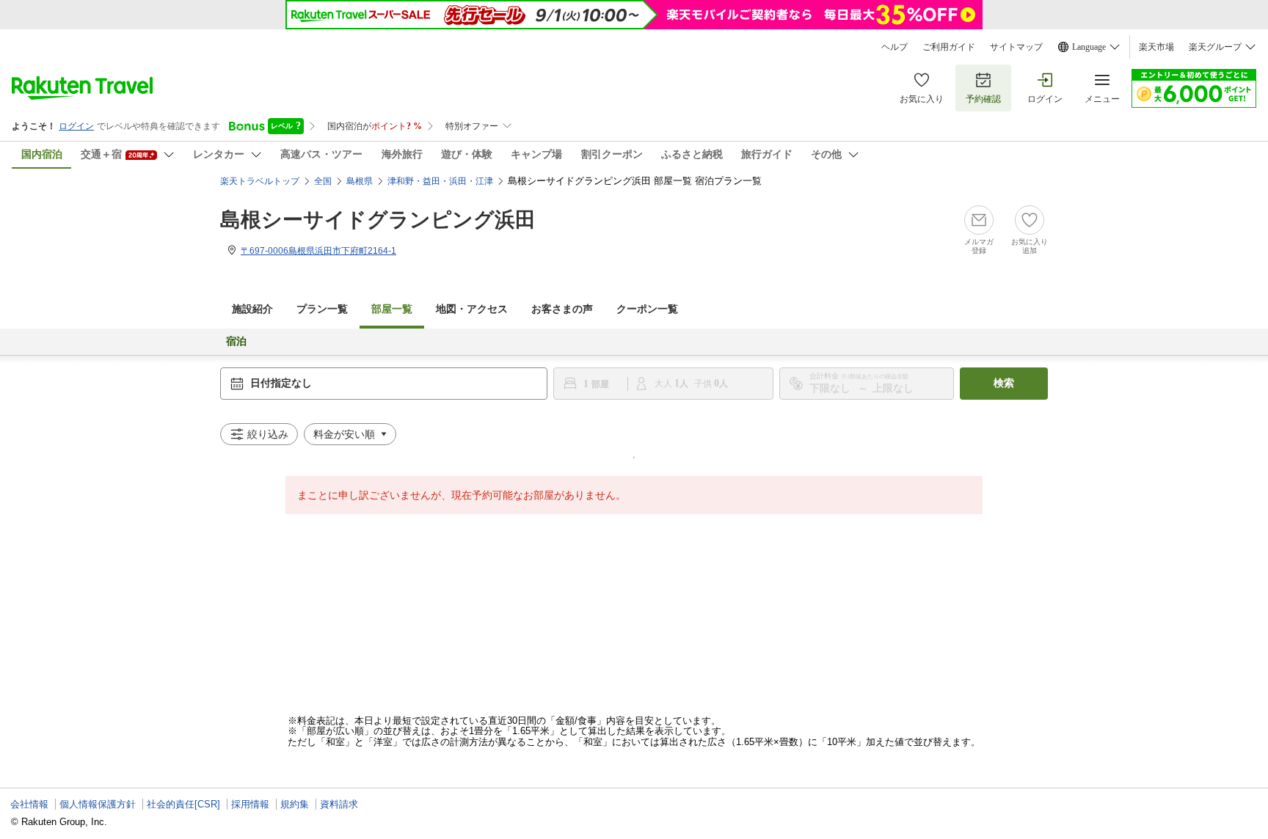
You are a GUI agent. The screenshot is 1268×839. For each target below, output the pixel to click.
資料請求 (339, 804)
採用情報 (250, 804)
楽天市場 (1156, 47)
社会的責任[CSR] (183, 804)
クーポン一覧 (647, 309)
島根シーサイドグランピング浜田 (378, 219)
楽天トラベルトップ (259, 181)
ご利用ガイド (948, 47)
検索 (1004, 383)
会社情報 (29, 804)
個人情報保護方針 (97, 804)
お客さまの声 (562, 309)
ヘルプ (894, 47)
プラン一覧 (322, 309)
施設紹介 (252, 309)
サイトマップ (1016, 47)
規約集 (294, 804)
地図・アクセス (472, 309)
